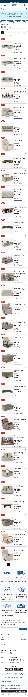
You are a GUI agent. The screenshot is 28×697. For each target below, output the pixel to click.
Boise (16, 637)
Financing (3, 657)
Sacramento (23, 639)
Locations (3, 633)
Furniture (3, 21)
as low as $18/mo (18, 265)
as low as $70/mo (18, 167)
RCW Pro (3, 652)
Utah (2, 635)
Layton (2, 639)
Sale (7, 24)
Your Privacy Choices (20, 691)
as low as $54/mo (18, 511)
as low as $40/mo (18, 282)
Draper (2, 637)
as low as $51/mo (18, 495)
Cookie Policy (21, 676)
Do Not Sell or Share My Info (13, 677)
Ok (7, 691)
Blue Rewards (4, 660)
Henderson (10, 637)
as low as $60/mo (18, 446)
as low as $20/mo (18, 85)
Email (2, 626)
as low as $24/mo (18, 52)
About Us (3, 662)
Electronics (17, 21)
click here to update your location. (14, 16)
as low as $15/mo (18, 200)
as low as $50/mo (18, 298)
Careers (2, 655)
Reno (9, 639)
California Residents (15, 676)
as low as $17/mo (18, 118)
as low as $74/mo (18, 232)
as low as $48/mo (18, 462)
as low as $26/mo (18, 101)
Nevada (10, 635)
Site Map (21, 677)
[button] (5, 1)
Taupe (3, 35)
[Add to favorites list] (25, 39)
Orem (2, 642)
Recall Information (8, 674)
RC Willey (3, 24)
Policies (23, 674)
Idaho (16, 635)
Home (3, 674)
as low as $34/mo (18, 150)
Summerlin (10, 642)
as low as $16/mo (18, 183)
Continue (22, 628)
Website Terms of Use (17, 674)
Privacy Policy (18, 688)
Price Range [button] (21, 32)
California (23, 635)
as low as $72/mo (18, 216)
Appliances (10, 21)
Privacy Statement (6, 676)
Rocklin (22, 637)
